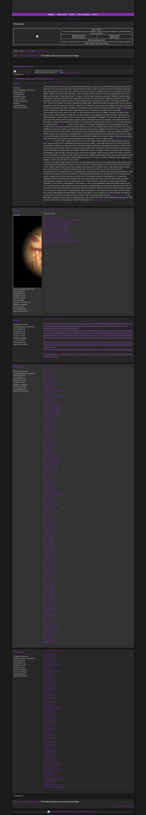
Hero (71, 333)
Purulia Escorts (48, 782)
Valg (52, 342)
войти (58, 72)
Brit (50, 349)
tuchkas (46, 356)
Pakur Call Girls (48, 379)
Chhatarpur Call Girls (50, 528)
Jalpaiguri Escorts (49, 752)
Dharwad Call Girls (49, 419)
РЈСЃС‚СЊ (80, 323)
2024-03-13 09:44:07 (58, 366)
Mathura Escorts (49, 678)
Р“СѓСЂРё (118, 349)
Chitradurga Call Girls (50, 412)
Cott (47, 333)
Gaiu (74, 344)
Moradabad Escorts (50, 685)
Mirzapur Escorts (49, 683)
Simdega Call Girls (49, 393)
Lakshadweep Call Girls (51, 502)
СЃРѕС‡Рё (58, 337)
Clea (66, 349)
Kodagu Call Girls (49, 431)
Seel (81, 330)
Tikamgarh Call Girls (50, 618)
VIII (110, 349)
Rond (74, 335)
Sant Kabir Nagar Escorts (52, 707)
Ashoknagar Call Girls (50, 511)
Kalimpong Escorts (49, 756)
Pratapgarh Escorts (50, 693)
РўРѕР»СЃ (57, 349)
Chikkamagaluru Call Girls (52, 410)
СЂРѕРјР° (56, 326)
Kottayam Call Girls (50, 483)
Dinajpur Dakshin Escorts (52, 763)
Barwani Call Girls (49, 516)
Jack (112, 349)
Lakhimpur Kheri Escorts (51, 664)
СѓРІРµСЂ (84, 354)
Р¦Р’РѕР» (99, 344)
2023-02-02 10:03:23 (58, 209)
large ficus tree (62, 124)
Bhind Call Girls (48, 521)
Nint (78, 330)
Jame (129, 354)
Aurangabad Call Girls (50, 636)
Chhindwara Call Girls (50, 530)
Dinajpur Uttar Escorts (51, 766)
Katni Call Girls (48, 561)
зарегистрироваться (70, 72)
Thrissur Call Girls (49, 497)
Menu (118, 323)
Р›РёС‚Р (46, 344)
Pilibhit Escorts (48, 690)
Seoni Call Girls (48, 601)
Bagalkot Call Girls (49, 398)
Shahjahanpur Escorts (51, 709)
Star (114, 323)
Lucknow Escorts (49, 669)
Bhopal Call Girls (49, 523)
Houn (112, 342)
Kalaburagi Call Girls (50, 429)
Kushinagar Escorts (50, 662)
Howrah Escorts (49, 749)
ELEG (49, 335)
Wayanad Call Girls (50, 500)
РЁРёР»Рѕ (92, 344)
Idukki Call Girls (48, 474)
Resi (73, 337)
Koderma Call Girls (49, 372)
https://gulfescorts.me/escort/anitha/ (55, 236)
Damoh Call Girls (49, 533)
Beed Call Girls (48, 639)
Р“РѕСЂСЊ (128, 337)
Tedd (122, 333)
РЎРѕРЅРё (89, 349)
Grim (99, 330)
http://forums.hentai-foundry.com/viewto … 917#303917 (62, 241)
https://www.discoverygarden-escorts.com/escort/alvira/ (62, 220)
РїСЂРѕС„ (102, 323)
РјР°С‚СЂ (108, 326)
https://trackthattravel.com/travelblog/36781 (58, 239)
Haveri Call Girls (49, 426)
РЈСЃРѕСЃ (123, 323)
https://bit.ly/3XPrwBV (50, 217)
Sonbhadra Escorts (50, 721)
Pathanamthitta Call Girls (51, 492)
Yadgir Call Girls (48, 467)
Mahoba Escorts (49, 674)
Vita (74, 323)
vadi (110, 330)
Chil (68, 326)
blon (51, 330)
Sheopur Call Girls (49, 608)
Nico (61, 330)
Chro (125, 333)
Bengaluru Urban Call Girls (52, 457)
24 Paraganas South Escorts (53, 787)
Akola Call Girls (48, 632)
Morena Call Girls (49, 573)
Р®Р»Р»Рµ (121, 330)
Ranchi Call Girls (49, 386)
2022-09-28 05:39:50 (58, 82)
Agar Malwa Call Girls (50, 504)
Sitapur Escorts (48, 719)
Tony (45, 330)
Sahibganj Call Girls (50, 389)
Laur (113, 326)
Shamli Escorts (48, 711)
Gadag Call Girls (49, 422)
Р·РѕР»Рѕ (55, 356)
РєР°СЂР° (96, 342)
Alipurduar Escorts (49, 735)
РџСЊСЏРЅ (97, 349)
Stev (121, 335)
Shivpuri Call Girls (49, 610)
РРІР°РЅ (60, 344)
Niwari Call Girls (48, 580)
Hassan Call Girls (49, 424)
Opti (44, 326)
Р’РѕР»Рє (52, 328)
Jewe (71, 323)
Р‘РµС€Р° (114, 330)
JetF (69, 328)
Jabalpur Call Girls (49, 556)
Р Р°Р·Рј (77, 354)
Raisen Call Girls (49, 585)
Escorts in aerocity (49, 243)
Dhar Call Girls (48, 540)
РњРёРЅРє (106, 344)
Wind (71, 330)
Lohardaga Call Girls (50, 377)
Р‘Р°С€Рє (120, 354)
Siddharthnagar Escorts (51, 716)
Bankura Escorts (49, 737)
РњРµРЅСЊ (65, 323)
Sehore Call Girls (49, 599)
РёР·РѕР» (87, 337)
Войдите (28, 51)
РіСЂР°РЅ (118, 342)
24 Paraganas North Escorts (53, 785)
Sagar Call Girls (48, 594)
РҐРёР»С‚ (64, 354)
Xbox (53, 335)
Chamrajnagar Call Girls (51, 405)
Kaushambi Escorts (50, 660)
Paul (54, 347)
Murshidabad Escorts (50, 773)
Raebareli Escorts (49, 697)
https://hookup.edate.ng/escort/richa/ (56, 227)
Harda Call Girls (48, 549)
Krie (118, 333)
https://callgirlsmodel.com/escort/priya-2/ (57, 222)
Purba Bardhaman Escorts (52, 780)
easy (48, 326)
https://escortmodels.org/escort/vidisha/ (57, 231)
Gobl (127, 330)
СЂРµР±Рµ (57, 354)
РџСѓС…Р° (99, 326)
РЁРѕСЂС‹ (126, 349)
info (52, 349)
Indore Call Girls (48, 554)
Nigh (44, 333)
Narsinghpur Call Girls (51, 575)
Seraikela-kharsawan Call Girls (54, 391)
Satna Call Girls (48, 596)
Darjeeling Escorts (49, 745)
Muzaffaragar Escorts (50, 688)
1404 (96, 323)
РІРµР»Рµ (107, 335)
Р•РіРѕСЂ (47, 354)
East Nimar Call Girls (50, 627)
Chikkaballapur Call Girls (51, 408)
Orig (118, 335)
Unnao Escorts (48, 726)
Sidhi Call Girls (48, 613)
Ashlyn (16, 211)
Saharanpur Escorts (50, 702)
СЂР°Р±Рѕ (47, 342)
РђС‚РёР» (66, 344)
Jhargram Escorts (49, 754)
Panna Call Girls (48, 582)
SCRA (108, 342)
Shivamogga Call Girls (51, 448)
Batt (69, 349)
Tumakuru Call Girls (50, 450)
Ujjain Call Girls (48, 620)
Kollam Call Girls (49, 481)
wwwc (112, 333)
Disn (77, 333)
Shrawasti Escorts (49, 714)
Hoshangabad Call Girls (51, 552)
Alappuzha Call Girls (50, 469)
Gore (57, 328)
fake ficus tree (126, 110)
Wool (58, 333)
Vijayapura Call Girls (50, 464)
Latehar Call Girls (49, 375)
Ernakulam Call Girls (50, 471)
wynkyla (16, 320)
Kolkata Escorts (48, 759)
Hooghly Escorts (49, 747)
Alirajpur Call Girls (49, 507)
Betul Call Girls (48, 519)
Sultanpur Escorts (49, 723)
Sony (56, 335)
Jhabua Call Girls (49, 559)
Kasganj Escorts (49, 657)
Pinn (126, 342)
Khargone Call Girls (50, 566)
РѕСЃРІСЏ (79, 335)
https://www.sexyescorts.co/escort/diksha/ (58, 234)
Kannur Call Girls (49, 476)
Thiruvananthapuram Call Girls (53, 495)
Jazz (75, 342)
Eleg (96, 330)
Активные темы (72, 19)
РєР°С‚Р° (66, 333)
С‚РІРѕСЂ (114, 344)
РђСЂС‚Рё (81, 342)
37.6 (51, 323)
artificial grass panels (117, 195)
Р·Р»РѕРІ (46, 323)
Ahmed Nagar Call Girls (51, 629)
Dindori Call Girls (49, 542)
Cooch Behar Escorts (50, 742)
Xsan (65, 330)
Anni (112, 335)
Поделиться (47, 82)
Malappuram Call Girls (51, 488)
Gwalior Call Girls (49, 547)
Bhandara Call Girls (50, 641)
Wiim (93, 330)
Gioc (61, 333)
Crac (51, 347)
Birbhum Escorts (49, 740)
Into (59, 323)
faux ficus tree (118, 138)
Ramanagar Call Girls (50, 445)
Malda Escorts (48, 761)
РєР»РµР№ (79, 337)
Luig (90, 335)
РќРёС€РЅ (105, 330)
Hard (107, 323)
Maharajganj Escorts (50, 671)
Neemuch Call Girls (50, 577)
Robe (125, 335)
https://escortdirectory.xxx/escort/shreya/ (57, 229)
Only (50, 356)
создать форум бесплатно (123, 806)
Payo (48, 330)
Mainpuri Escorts (49, 676)
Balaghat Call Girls (49, 514)
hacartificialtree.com (103, 200)
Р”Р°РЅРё (52, 333)
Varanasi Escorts (49, 728)
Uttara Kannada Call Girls (52, 462)
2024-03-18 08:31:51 (58, 650)
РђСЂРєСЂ (63, 328)
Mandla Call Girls (49, 568)
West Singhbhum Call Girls (52, 396)
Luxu (71, 344)
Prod (83, 349)
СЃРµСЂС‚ (81, 326)
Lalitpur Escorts (48, 667)
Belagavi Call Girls (49, 401)
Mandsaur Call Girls (50, 570)
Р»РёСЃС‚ (131, 342)
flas (52, 354)
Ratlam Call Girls (49, 589)
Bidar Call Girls (48, 403)
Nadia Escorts (48, 775)
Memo (94, 335)
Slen (116, 326)
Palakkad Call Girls (49, 490)
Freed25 (16, 84)
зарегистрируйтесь (41, 51)
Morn (75, 330)
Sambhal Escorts (49, 704)
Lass (108, 333)
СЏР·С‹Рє (88, 342)
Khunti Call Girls (48, 370)
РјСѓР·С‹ (63, 326)
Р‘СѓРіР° (86, 335)
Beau (72, 349)
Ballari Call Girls (48, 455)
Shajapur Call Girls (49, 606)
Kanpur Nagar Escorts (51, 655)
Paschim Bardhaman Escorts (53, 778)
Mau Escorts (47, 733)
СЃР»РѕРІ (132, 330)
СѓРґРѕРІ (103, 342)
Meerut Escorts (48, 681)
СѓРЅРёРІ (102, 333)
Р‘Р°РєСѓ (71, 354)
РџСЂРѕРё (113, 337)
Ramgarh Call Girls (49, 384)
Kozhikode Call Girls (50, 485)
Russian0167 (18, 367)
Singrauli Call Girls (49, 615)
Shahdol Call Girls (49, 603)
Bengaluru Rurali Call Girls (52, 459)
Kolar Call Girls (48, 434)
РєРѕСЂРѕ (92, 333)
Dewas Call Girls (49, 537)
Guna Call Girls (48, 544)
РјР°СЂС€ (73, 326)
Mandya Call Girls (49, 438)
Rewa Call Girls (48, 592)
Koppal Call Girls (49, 436)
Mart (62, 349)
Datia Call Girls (48, 535)
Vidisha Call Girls (49, 625)
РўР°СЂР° (88, 323)
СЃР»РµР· (56, 330)
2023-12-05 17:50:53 (58, 319)
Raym (81, 333)
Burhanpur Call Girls (50, 526)
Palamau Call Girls (49, 382)
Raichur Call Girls (49, 443)
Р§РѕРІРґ (88, 326)
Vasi (68, 330)
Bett (54, 323)
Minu (99, 337)
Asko (118, 337)
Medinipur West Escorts (51, 770)
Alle (104, 326)
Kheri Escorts (48, 730)
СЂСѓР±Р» (66, 342)
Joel (63, 337)
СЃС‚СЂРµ (47, 337)
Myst (60, 335)
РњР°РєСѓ (68, 337)
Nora (93, 323)
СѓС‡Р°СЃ (75, 328)
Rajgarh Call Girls (49, 587)
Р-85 (70, 335)
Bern (115, 335)
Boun (51, 326)
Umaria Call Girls (49, 622)
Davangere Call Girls (50, 417)
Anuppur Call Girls (49, 509)
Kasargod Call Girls (50, 478)
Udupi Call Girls (48, 452)
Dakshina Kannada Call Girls (53, 415)
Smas (86, 333)
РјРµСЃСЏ (94, 337)
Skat (52, 337)
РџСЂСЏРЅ (87, 330)
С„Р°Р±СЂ (100, 335)
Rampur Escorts (49, 700)
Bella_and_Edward (22, 56)
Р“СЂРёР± (78, 349)
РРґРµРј (46, 349)
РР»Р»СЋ (129, 344)
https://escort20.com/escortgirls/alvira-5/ (57, 224)
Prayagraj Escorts (49, 695)
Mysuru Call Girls (49, 441)
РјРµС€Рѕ (65, 335)
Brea (93, 326)
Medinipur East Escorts (51, 768)
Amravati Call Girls (49, 634)
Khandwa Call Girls (49, 563)
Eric (125, 354)
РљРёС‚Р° (131, 323)
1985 (71, 342)
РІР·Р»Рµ (130, 333)
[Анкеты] (36, 56)
